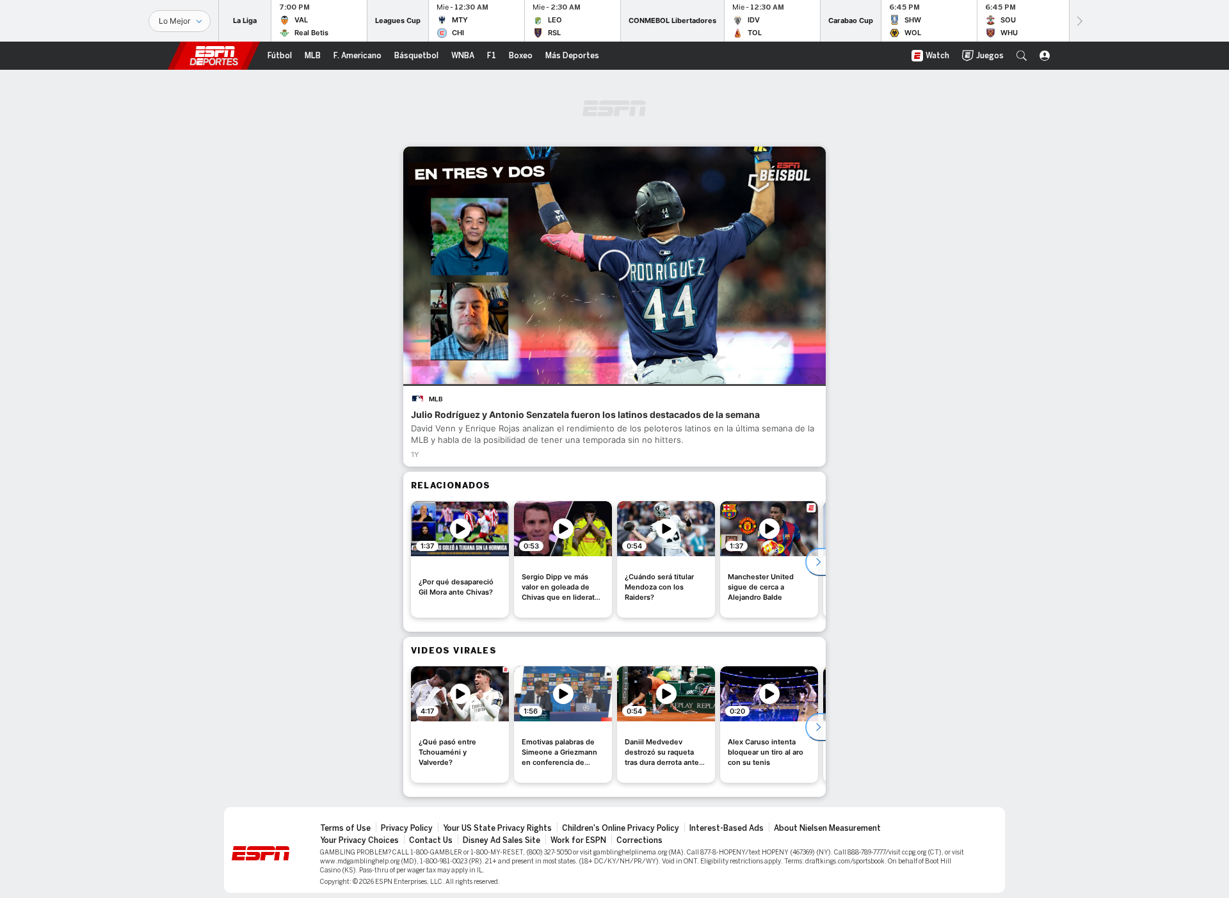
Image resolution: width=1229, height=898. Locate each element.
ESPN (213, 56)
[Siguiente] (1078, 21)
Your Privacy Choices (359, 840)
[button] (1021, 56)
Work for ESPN (578, 840)
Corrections (639, 840)
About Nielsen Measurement (827, 828)
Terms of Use (345, 828)
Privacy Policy (407, 828)
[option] (460, 559)
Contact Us (431, 840)
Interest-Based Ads (726, 828)
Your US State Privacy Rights (497, 828)
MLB (436, 399)
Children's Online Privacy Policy (620, 828)
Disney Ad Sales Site (501, 840)
